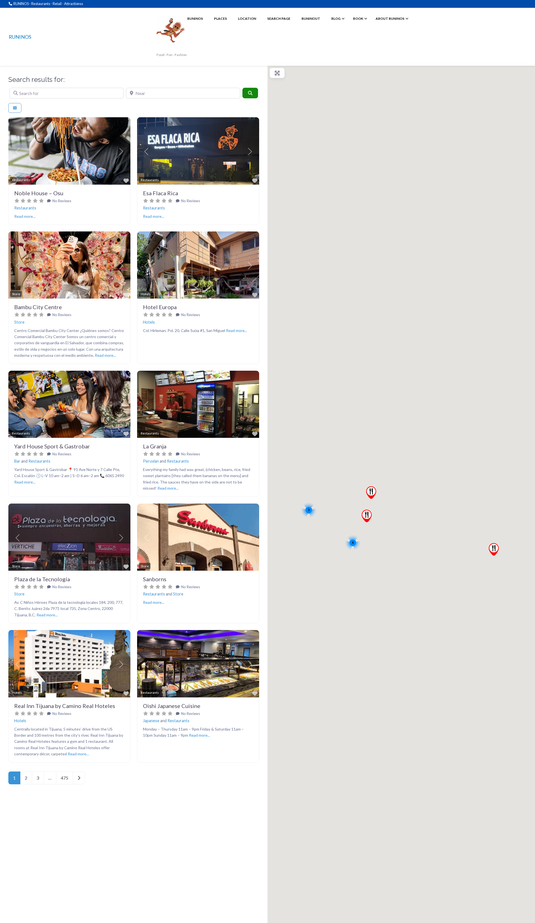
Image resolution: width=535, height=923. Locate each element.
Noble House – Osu (38, 193)
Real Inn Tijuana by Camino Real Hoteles (64, 705)
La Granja (154, 446)
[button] (17, 151)
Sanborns (154, 579)
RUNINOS (20, 37)
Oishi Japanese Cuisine (171, 705)
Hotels (149, 322)
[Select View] (14, 108)
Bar (17, 461)
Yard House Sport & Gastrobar (52, 446)
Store (19, 322)
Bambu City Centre (38, 307)
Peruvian (151, 461)
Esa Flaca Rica (160, 193)
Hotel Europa (160, 307)
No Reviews (61, 201)
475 (64, 777)
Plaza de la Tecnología (42, 579)
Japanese (151, 720)
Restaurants (25, 208)
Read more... (24, 216)
